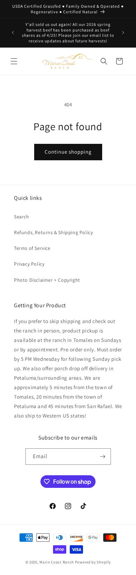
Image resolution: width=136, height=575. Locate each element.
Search (21, 216)
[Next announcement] (123, 32)
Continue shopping (68, 151)
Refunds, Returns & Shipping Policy (53, 232)
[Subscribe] (103, 456)
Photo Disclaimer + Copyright (47, 280)
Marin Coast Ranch (56, 562)
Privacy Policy (29, 264)
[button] (14, 61)
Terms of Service (32, 248)
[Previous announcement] (13, 32)
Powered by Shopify (93, 562)
